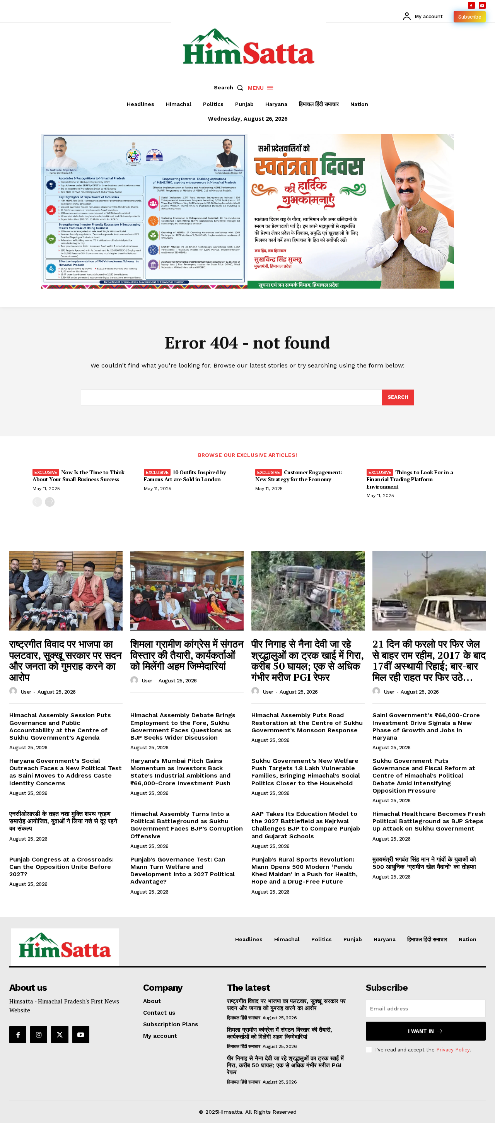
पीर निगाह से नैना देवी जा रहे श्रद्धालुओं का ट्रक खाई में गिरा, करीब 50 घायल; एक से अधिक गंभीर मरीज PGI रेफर (307, 660)
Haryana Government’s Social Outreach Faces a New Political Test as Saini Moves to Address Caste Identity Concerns (65, 772)
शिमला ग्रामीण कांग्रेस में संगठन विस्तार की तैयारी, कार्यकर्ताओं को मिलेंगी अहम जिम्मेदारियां (187, 654)
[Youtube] (482, 5)
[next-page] (50, 502)
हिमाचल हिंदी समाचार (243, 1017)
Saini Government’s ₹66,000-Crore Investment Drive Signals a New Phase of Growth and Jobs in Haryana (426, 726)
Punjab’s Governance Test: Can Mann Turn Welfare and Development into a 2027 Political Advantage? (182, 870)
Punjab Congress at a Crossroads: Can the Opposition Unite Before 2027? (61, 867)
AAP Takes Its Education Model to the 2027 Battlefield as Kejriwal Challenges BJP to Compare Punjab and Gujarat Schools (305, 825)
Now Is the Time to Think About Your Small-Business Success (78, 475)
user (26, 692)
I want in (421, 1031)
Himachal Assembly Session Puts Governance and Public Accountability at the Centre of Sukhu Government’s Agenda (60, 726)
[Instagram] (38, 1034)
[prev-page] (37, 502)
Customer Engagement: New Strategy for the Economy (298, 475)
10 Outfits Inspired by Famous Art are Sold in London (185, 475)
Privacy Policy (452, 1050)
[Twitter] (59, 1034)
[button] (230, 87)
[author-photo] (14, 691)
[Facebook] (471, 5)
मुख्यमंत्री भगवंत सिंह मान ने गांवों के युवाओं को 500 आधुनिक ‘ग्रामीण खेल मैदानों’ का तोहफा (424, 863)
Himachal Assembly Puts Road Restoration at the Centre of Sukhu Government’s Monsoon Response (307, 722)
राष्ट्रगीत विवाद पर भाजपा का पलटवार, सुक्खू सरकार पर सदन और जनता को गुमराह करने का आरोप (65, 660)
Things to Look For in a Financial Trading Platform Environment (410, 479)
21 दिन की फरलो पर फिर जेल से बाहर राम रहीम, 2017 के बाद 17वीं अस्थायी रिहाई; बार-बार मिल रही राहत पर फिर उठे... (429, 660)
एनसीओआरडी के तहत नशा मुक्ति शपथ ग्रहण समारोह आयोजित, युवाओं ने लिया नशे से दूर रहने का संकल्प (63, 821)
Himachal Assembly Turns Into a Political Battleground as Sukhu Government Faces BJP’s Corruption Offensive (186, 825)
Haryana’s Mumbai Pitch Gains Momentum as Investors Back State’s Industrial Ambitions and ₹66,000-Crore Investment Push (180, 772)
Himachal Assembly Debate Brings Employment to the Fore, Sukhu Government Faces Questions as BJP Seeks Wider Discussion (183, 726)
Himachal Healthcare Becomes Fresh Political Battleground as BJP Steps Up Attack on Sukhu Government (429, 821)
